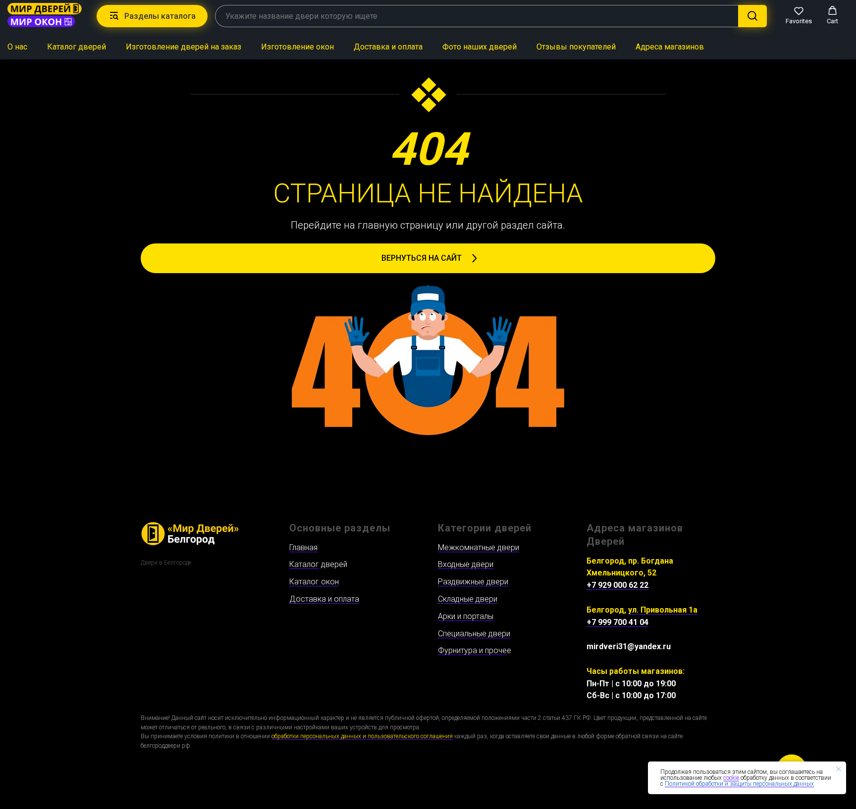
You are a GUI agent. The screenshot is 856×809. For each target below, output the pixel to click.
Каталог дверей (76, 46)
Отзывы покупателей (576, 46)
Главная (303, 547)
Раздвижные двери (473, 581)
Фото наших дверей (479, 46)
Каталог (304, 564)
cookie (731, 777)
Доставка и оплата (388, 46)
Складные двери (467, 599)
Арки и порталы (465, 616)
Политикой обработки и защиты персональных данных (739, 783)
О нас (17, 46)
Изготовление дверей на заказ (183, 46)
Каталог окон (314, 581)
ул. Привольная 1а (662, 610)
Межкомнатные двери (478, 547)
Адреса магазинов (670, 46)
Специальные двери (474, 633)
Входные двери (465, 564)
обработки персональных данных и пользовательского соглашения (362, 736)
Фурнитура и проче (472, 650)
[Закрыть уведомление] (839, 769)
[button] (799, 15)
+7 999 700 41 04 (617, 622)
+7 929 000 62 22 (617, 585)
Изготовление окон (297, 46)
